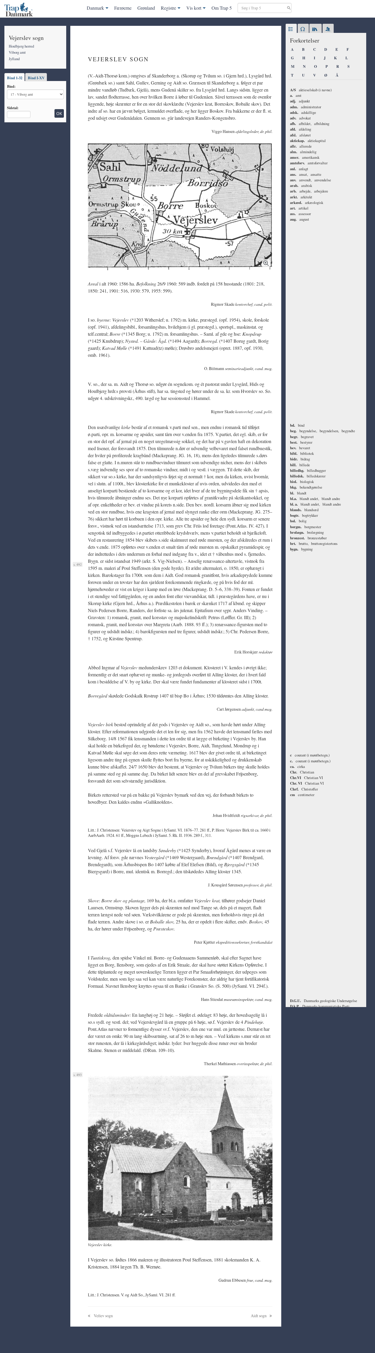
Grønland (146, 8)
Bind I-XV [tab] (36, 77)
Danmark (95, 8)
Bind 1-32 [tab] (14, 77)
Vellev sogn (103, 1315)
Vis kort (193, 8)
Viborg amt (17, 52)
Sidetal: (12, 107)
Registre (168, 8)
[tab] (291, 29)
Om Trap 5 (222, 8)
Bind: (11, 86)
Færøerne (123, 8)
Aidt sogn (259, 1315)
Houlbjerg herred (21, 46)
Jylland (14, 58)
